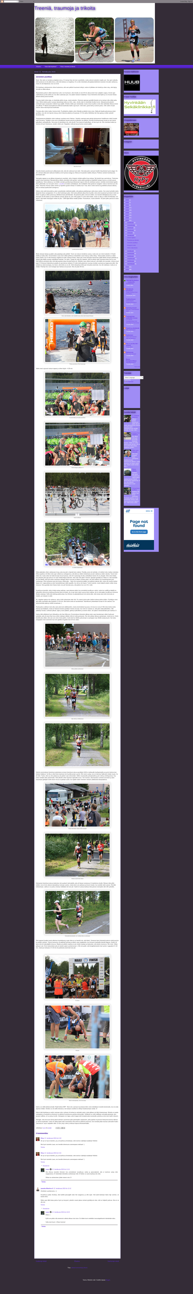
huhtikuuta (131, 256)
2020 (127, 207)
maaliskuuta (131, 258)
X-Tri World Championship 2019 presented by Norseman (132, 321)
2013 (127, 269)
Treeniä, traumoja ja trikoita (64, 8)
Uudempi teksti (41, 1261)
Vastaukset (46, 1166)
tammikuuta (131, 264)
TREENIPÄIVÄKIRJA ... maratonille (132, 281)
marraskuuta (131, 225)
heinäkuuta (131, 235)
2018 (127, 213)
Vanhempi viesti (113, 1261)
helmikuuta (131, 261)
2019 (127, 210)
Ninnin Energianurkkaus (131, 360)
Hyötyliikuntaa (130, 283)
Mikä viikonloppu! (131, 330)
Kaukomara (129, 335)
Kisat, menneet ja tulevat (68, 66)
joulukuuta (131, 222)
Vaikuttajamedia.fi (131, 362)
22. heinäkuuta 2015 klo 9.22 (52, 1153)
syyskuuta (131, 230)
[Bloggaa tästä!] (58, 1128)
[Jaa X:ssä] (60, 1128)
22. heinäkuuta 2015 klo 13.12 (62, 1188)
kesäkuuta (131, 251)
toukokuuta (131, 253)
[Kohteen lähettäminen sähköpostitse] (57, 1128)
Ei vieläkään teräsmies (135, 416)
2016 (127, 218)
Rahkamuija (129, 352)
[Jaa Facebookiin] (62, 1128)
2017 (127, 215)
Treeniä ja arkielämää (132, 328)
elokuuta (130, 233)
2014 (127, 267)
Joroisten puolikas (132, 242)
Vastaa (43, 1147)
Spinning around (131, 308)
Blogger (108, 1280)
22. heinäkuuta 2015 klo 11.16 (61, 1169)
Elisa (42, 1138)
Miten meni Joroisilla (135, 451)
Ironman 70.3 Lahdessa (136, 433)
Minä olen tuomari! (131, 354)
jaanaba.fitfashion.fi (47, 1188)
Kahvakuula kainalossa (129, 289)
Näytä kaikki (137, 366)
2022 (127, 202)
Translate (130, 381)
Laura (47, 1169)
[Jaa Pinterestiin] (64, 1128)
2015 (127, 220)
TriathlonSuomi (131, 299)
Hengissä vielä (131, 245)
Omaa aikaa (129, 347)
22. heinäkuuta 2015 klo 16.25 (61, 1212)
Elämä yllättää (134, 470)
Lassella (61, 184)
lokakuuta (131, 228)
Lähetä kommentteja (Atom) (79, 1267)
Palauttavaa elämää (133, 240)
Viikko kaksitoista (132, 248)
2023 (127, 200)
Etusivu (38, 66)
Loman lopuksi (131, 237)
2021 (127, 205)
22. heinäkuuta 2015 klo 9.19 (52, 1138)
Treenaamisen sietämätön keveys (131, 317)
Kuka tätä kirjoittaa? (50, 66)
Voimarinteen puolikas (136, 489)
